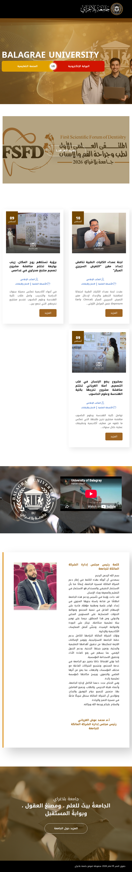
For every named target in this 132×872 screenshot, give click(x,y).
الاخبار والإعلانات (88, 284)
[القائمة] (9, 9)
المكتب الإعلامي (93, 279)
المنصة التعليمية (27, 66)
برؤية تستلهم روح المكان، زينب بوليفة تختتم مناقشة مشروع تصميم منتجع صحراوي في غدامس (33, 266)
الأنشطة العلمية (105, 284)
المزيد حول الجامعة (66, 828)
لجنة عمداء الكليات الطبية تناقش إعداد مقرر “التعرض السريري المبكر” (99, 266)
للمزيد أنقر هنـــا (66, 150)
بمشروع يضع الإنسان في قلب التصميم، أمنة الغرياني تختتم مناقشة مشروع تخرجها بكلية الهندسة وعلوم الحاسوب (99, 388)
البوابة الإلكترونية (79, 66)
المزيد (114, 312)
